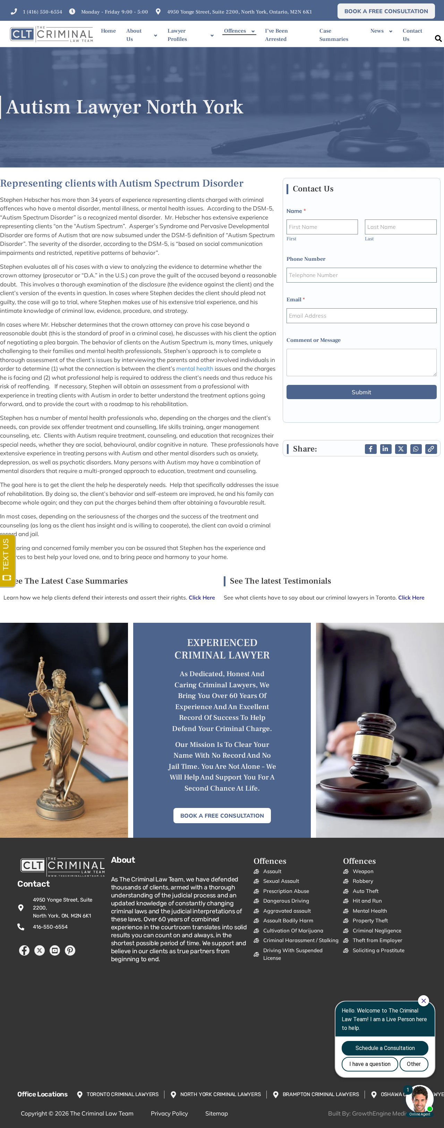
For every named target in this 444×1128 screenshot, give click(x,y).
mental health (194, 368)
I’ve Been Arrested (276, 35)
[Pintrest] (70, 950)
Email (296, 299)
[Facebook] (24, 950)
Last (369, 239)
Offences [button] (235, 30)
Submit (361, 392)
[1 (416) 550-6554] (14, 11)
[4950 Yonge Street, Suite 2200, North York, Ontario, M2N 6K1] (158, 11)
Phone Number (306, 259)
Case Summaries (333, 35)
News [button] (377, 30)
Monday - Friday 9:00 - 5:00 (114, 12)
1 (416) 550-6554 (42, 12)
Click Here (411, 597)
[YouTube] (55, 950)
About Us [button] (134, 35)
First (291, 239)
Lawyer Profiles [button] (177, 35)
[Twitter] (39, 950)
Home (108, 30)
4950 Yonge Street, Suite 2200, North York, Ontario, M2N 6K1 (239, 12)
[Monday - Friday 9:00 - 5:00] (72, 11)
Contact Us (412, 35)
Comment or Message (314, 340)
